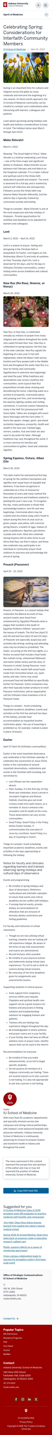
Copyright (11, 1426)
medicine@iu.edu (11, 1387)
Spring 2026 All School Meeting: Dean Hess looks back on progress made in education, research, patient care (25, 1238)
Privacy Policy (26, 1422)
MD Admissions (10, 1334)
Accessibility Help (26, 1418)
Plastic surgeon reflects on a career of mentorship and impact (22, 1249)
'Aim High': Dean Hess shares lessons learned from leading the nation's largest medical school (24, 1226)
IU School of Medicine (14, 49)
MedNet (6, 1354)
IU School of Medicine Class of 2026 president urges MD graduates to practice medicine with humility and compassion (24, 1213)
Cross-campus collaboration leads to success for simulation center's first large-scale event (24, 1259)
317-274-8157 (9, 1383)
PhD (5, 1342)
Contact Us (9, 1318)
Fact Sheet (8, 1346)
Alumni (6, 1350)
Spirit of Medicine (13, 14)
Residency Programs (12, 1338)
